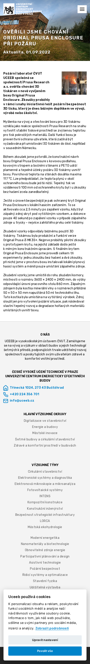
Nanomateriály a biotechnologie (45, 544)
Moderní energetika (45, 538)
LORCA (45, 521)
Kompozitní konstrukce (45, 502)
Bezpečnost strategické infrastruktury (45, 515)
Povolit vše (45, 651)
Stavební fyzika (45, 581)
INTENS (45, 496)
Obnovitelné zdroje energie (45, 550)
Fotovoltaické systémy (45, 490)
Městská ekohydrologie (45, 527)
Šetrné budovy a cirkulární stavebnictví (45, 439)
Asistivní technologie (45, 562)
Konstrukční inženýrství (45, 509)
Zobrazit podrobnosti (52, 628)
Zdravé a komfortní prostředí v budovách (45, 445)
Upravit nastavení (45, 640)
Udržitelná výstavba (45, 587)
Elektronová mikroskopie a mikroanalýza (45, 484)
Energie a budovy (45, 427)
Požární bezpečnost (45, 569)
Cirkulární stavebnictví (45, 472)
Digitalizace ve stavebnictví (45, 421)
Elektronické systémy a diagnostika (45, 478)
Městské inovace (45, 433)
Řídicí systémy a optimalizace (45, 575)
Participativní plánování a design (45, 556)
